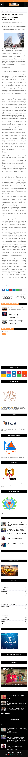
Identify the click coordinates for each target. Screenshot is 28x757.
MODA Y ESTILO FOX (14, 610)
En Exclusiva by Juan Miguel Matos (14, 604)
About (13, 752)
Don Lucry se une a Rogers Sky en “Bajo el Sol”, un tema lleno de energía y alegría (16, 709)
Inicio (3, 10)
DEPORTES (14, 595)
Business (14, 589)
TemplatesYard (13, 754)
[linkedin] (14, 372)
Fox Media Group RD (7, 22)
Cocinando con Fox (14, 593)
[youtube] (24, 375)
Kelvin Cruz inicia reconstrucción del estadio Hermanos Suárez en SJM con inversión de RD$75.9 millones (16, 703)
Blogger (23, 754)
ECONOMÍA (14, 600)
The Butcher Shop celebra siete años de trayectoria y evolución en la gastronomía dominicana (15, 697)
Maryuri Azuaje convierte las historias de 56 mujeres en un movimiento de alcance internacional (16, 538)
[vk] (14, 375)
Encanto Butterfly (14, 606)
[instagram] (16, 1)
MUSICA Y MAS (14, 613)
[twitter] (11, 1)
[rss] (3, 375)
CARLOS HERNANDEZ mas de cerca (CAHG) (15, 544)
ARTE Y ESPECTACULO (14, 585)
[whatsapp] (19, 375)
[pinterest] (13, 1)
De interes (14, 598)
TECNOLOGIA (7, 10)
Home (9, 752)
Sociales (14, 621)
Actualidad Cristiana (14, 587)
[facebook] (17, 1)
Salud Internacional (14, 619)
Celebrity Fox (14, 591)
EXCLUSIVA (14, 602)
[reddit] (24, 372)
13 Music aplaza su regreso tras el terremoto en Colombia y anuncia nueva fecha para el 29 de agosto (17, 524)
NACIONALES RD (14, 615)
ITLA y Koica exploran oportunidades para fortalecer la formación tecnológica (16, 308)
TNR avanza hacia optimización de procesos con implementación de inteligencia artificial (15, 322)
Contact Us (18, 752)
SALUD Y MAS (14, 617)
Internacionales (14, 608)
